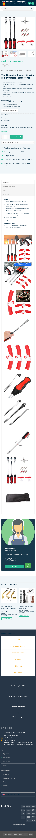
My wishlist (6, 757)
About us (6, 774)
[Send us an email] (8, 806)
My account (6, 761)
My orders (6, 754)
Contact (5, 785)
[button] (29, 3)
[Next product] (3, 65)
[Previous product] (6, 65)
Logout (5, 765)
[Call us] (11, 806)
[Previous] (4, 33)
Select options (6, 618)
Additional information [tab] (9, 186)
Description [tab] (6, 182)
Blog (4, 782)
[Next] (31, 33)
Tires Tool (27, 70)
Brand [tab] (4, 190)
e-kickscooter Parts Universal (11, 70)
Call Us (28, 565)
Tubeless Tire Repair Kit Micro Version (26, 607)
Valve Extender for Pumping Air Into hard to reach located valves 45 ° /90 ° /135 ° (8, 609)
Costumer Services (9, 778)
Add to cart (16, 137)
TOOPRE (7, 121)
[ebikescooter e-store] (13, 3)
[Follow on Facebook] (2, 806)
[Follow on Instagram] (5, 806)
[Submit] (32, 8)
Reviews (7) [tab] (6, 194)
